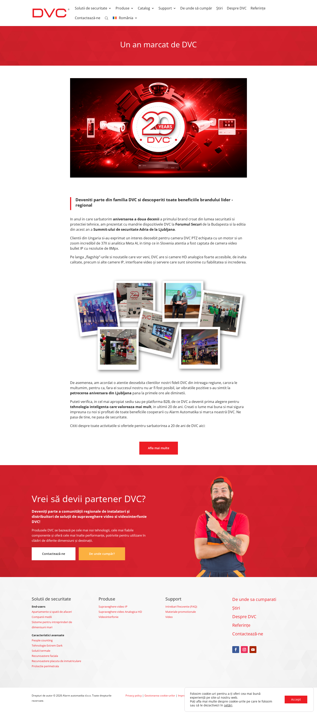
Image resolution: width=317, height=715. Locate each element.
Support (165, 9)
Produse (122, 9)
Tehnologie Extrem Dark (47, 645)
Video (169, 617)
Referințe (258, 9)
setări (228, 705)
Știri (219, 9)
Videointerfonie (108, 617)
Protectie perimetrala (45, 666)
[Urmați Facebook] (235, 649)
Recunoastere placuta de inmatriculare (56, 661)
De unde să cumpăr (196, 9)
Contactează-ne (87, 18)
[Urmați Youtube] (253, 649)
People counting (42, 640)
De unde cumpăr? (102, 554)
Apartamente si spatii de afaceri (52, 612)
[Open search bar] (106, 17)
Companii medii (42, 617)
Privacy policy (134, 695)
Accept (296, 699)
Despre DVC (236, 9)
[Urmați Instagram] (244, 649)
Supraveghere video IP (113, 606)
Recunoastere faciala (45, 656)
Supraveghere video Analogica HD (120, 612)
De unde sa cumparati (254, 599)
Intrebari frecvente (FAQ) (181, 606)
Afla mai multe (158, 448)
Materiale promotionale (180, 612)
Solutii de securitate (91, 9)
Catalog (144, 9)
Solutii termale (41, 651)
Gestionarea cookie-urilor (159, 695)
